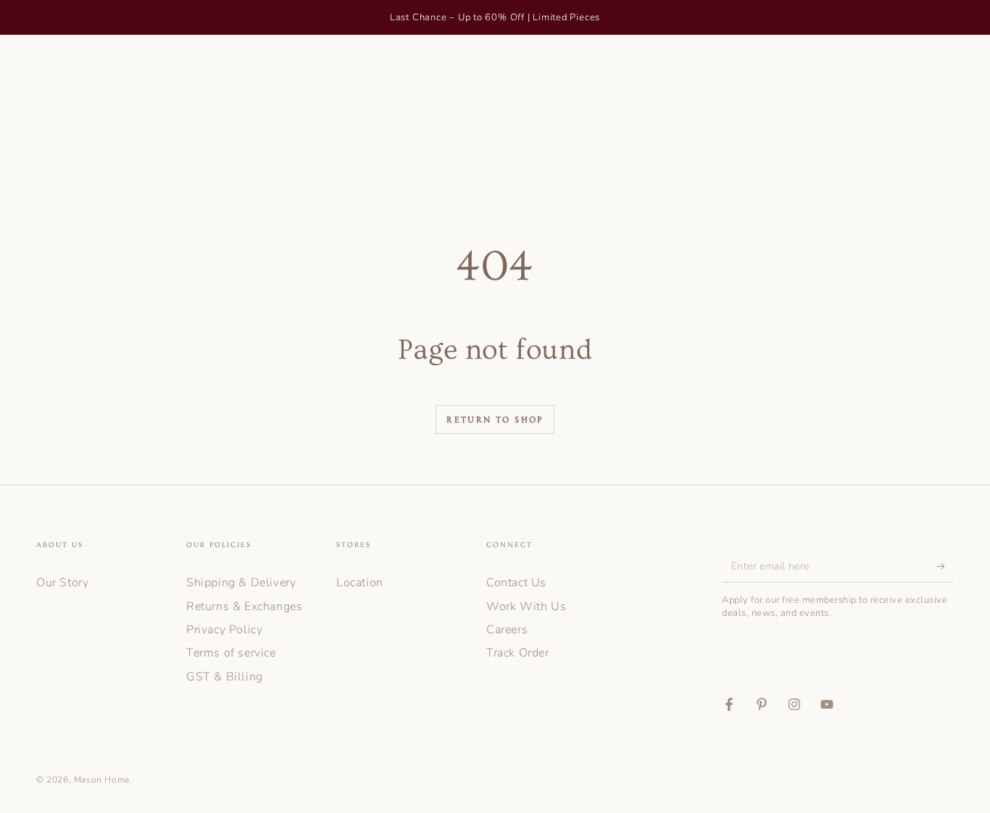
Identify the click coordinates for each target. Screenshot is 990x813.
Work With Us (526, 606)
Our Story (62, 583)
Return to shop (495, 420)
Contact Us (516, 583)
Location (359, 583)
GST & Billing (224, 677)
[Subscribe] (945, 566)
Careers (507, 630)
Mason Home (102, 779)
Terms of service (231, 653)
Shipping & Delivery (241, 583)
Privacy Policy (224, 630)
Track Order (517, 653)
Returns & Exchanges (244, 606)
